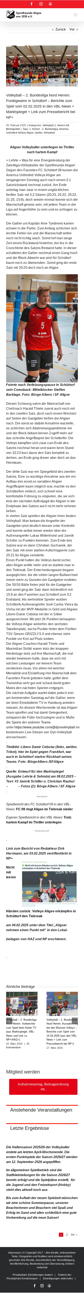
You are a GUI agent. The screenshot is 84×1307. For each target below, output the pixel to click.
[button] (9, 1021)
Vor (72, 29)
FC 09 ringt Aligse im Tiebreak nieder (44, 809)
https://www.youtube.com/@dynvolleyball (44, 727)
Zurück (60, 29)
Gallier (38, 132)
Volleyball (49, 132)
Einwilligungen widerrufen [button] (58, 1278)
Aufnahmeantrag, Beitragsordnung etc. (43, 1087)
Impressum (15, 1252)
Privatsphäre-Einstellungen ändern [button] (33, 1274)
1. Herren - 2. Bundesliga (43, 129)
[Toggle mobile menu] (76, 14)
